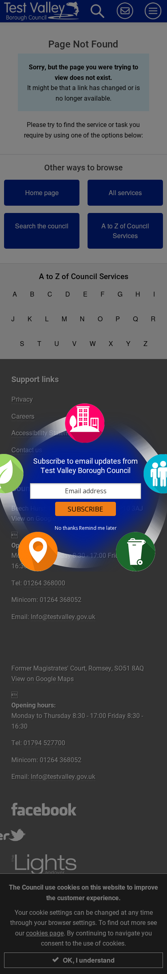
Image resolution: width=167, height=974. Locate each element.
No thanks (66, 528)
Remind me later (98, 528)
